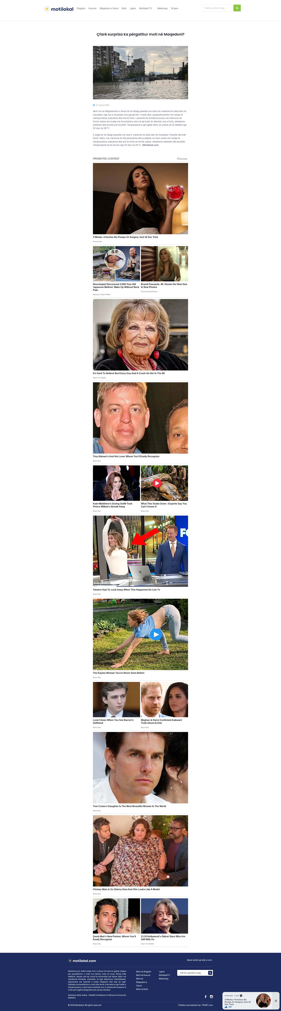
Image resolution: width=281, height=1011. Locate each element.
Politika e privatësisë (187, 1005)
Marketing (162, 8)
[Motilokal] (58, 11)
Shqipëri (81, 8)
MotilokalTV (164, 975)
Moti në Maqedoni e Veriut (141, 982)
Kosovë (92, 8)
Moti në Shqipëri (143, 971)
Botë (124, 8)
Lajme (133, 8)
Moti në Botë (142, 989)
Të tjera (174, 8)
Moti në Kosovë (143, 975)
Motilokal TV (146, 8)
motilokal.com (98, 987)
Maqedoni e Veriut (109, 8)
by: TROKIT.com (205, 1005)
